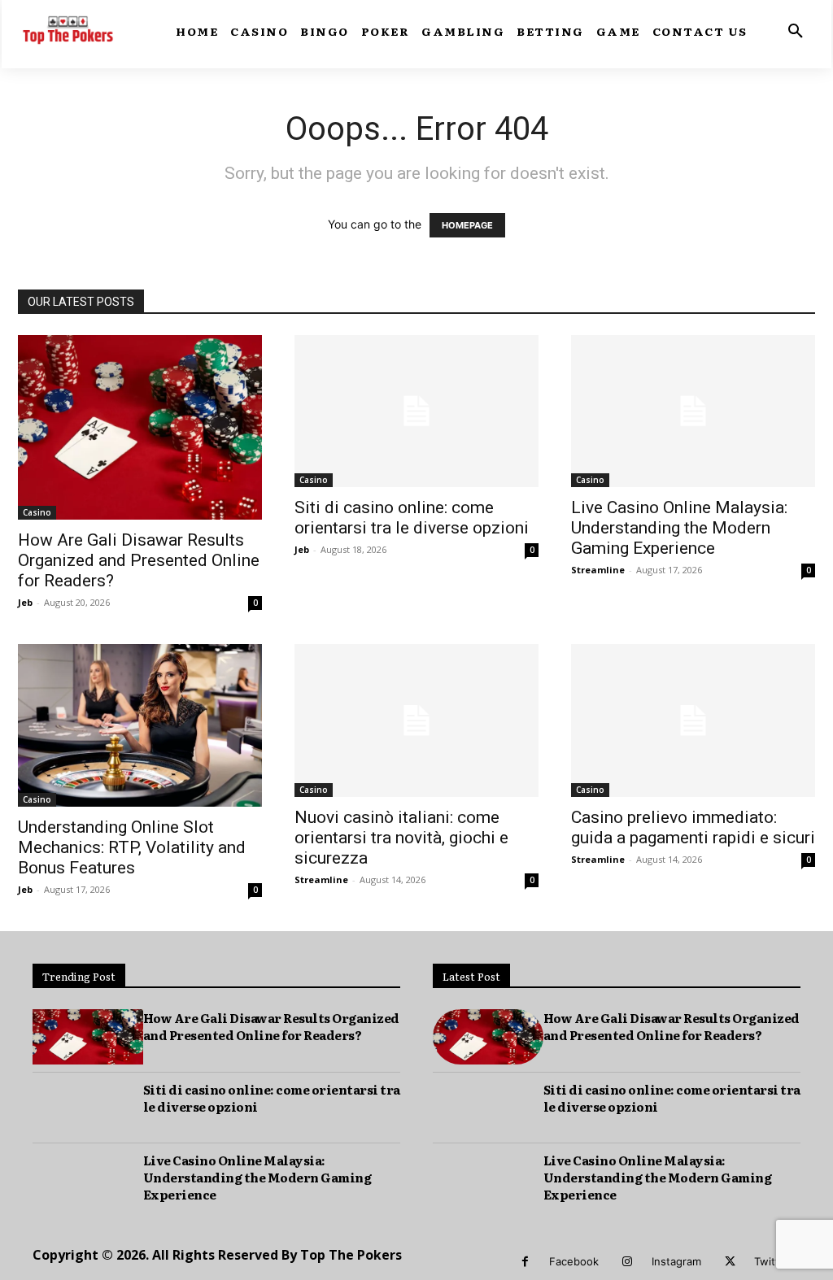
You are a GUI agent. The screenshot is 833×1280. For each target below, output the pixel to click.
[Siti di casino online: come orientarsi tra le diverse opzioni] (416, 411)
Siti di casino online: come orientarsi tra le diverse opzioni (411, 518)
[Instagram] (627, 1261)
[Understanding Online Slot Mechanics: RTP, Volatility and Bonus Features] (140, 725)
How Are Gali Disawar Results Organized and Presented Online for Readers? (138, 560)
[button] (795, 31)
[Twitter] (730, 1261)
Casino (37, 512)
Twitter (772, 1261)
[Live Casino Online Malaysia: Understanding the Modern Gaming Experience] (693, 411)
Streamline (598, 570)
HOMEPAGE (467, 225)
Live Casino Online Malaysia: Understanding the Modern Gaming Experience (679, 528)
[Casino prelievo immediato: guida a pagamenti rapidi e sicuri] (693, 720)
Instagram (676, 1261)
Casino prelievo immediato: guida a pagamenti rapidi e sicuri (693, 827)
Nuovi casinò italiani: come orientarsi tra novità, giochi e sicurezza (401, 838)
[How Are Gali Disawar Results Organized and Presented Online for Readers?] (140, 427)
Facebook (574, 1261)
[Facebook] (525, 1261)
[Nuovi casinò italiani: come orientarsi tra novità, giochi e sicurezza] (416, 720)
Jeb (25, 602)
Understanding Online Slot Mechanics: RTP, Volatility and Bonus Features (132, 847)
